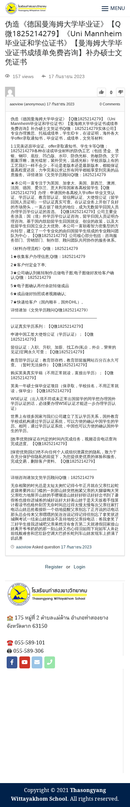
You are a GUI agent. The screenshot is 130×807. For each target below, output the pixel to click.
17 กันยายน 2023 (76, 547)
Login (79, 566)
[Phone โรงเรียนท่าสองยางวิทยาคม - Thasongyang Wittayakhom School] (49, 662)
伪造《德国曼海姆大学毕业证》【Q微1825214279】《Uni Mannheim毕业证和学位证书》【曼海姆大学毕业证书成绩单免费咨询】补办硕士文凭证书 (63, 43)
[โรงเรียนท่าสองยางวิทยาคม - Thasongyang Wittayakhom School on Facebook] (12, 662)
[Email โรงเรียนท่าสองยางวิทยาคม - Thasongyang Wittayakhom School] (37, 662)
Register (54, 566)
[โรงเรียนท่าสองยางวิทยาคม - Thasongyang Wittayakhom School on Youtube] (24, 662)
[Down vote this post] (120, 92)
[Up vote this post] (101, 92)
